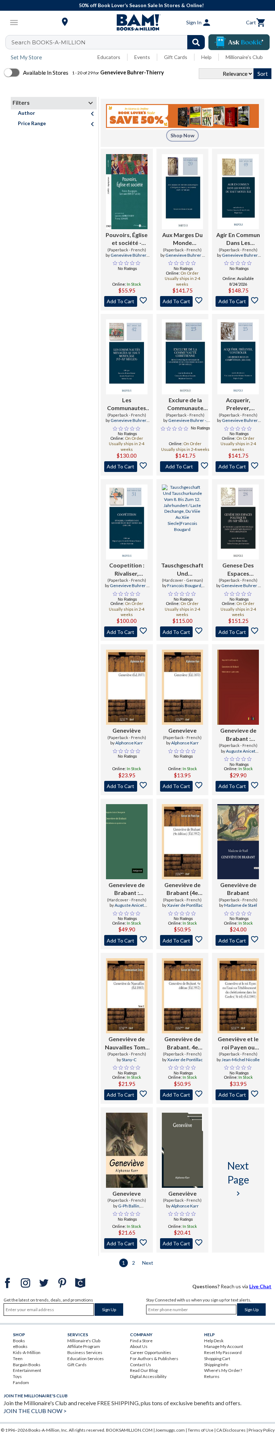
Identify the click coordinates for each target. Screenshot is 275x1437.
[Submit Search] (196, 42)
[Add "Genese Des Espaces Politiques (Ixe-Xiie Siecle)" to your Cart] (238, 631)
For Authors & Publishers (154, 1358)
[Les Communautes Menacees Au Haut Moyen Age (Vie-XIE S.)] (126, 357)
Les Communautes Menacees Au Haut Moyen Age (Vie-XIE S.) (127, 404)
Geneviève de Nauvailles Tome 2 (127, 1043)
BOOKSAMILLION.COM (129, 1430)
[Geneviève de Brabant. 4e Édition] (182, 995)
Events (142, 57)
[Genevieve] (182, 687)
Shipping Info (216, 1364)
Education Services (85, 1358)
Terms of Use (200, 1430)
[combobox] (110, 42)
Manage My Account (223, 1346)
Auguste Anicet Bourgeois (240, 754)
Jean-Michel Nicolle (241, 1059)
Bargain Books (26, 1364)
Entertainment (27, 1370)
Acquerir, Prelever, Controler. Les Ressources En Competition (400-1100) (238, 404)
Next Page (238, 1178)
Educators (108, 57)
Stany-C (129, 1059)
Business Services (84, 1352)
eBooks (20, 1346)
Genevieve (182, 730)
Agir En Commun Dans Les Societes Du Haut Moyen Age (238, 239)
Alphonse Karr (129, 742)
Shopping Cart (217, 1358)
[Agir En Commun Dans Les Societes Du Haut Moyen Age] (238, 191)
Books (19, 1340)
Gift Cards (175, 57)
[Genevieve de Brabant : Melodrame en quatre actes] (238, 687)
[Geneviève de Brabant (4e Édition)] (182, 841)
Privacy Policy (262, 1430)
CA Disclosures (231, 1430)
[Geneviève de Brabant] (238, 841)
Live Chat (260, 1286)
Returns (211, 1376)
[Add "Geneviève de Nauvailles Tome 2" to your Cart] (126, 1094)
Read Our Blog (144, 1370)
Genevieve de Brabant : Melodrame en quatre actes (238, 735)
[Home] (137, 22)
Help (206, 57)
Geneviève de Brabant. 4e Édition (182, 1043)
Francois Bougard (184, 585)
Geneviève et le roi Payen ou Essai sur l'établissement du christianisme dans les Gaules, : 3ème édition (238, 1043)
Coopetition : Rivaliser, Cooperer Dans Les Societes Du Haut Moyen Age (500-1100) (127, 569)
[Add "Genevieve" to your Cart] (182, 786)
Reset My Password (223, 1352)
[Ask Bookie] (239, 42)
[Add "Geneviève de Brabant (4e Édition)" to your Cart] (182, 940)
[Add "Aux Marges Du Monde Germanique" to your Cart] (182, 301)
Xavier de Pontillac (185, 905)
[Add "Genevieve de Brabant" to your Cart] (238, 786)
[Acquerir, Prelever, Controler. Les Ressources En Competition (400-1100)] (238, 357)
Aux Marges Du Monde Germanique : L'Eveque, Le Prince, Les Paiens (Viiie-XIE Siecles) (182, 239)
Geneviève (126, 730)
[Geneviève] (126, 687)
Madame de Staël (240, 905)
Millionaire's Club (244, 57)
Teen (18, 1358)
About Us (139, 1346)
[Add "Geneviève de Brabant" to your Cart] (238, 940)
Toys (17, 1376)
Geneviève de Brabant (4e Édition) (182, 889)
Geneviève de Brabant (238, 888)
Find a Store (141, 1340)
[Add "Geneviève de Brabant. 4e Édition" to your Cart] (182, 1094)
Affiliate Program (83, 1346)
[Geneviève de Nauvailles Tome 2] (126, 995)
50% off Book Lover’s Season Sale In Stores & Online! (141, 5)
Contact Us (140, 1364)
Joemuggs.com (170, 1430)
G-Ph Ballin (128, 1206)
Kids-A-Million (26, 1352)
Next (147, 1263)
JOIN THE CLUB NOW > (35, 1410)
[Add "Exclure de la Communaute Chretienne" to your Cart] (185, 466)
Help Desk (213, 1340)
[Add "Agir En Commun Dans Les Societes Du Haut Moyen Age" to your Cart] (238, 301)
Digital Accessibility (148, 1376)
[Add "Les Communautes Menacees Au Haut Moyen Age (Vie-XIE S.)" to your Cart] (126, 466)
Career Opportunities (150, 1352)
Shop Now (182, 135)
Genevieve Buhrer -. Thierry (184, 258)
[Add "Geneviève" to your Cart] (126, 786)
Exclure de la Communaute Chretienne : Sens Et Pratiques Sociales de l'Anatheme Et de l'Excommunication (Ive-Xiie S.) (185, 404)
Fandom (21, 1382)
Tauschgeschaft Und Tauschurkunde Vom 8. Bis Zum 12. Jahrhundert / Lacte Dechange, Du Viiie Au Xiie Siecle (182, 569)
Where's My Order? (223, 1370)
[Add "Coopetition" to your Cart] (126, 631)
